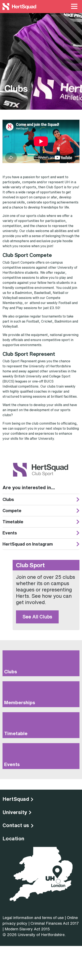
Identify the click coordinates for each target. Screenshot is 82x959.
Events (10, 533)
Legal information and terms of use (33, 917)
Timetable (13, 521)
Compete (12, 510)
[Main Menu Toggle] (74, 6)
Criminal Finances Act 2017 (54, 923)
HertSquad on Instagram (28, 544)
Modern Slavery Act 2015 (27, 929)
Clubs (8, 499)
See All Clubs (37, 616)
